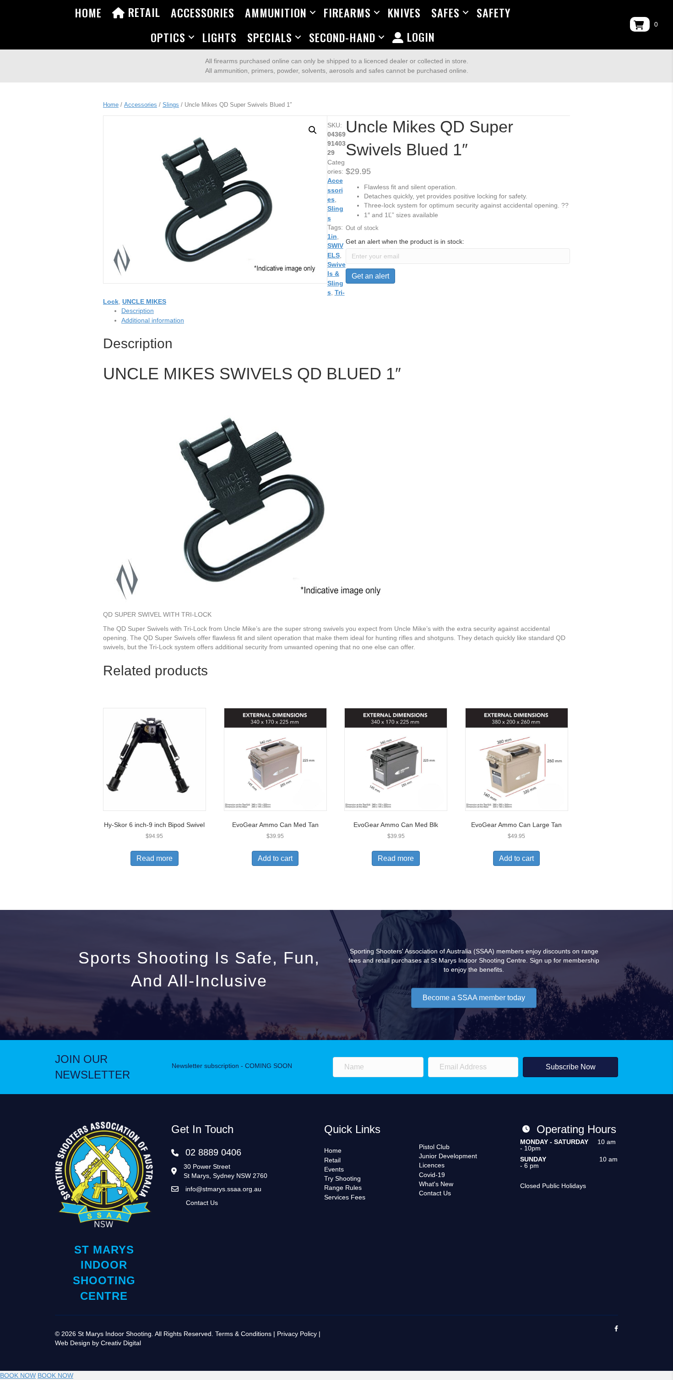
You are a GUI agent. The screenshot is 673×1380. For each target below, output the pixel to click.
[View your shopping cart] (640, 24)
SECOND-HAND (342, 37)
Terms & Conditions (243, 1333)
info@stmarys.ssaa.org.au (223, 1189)
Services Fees (344, 1197)
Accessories (202, 12)
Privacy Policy (297, 1333)
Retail (142, 12)
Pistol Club (434, 1146)
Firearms (347, 12)
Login (419, 36)
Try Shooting (342, 1178)
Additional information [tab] (152, 320)
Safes (445, 12)
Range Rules (343, 1187)
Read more (154, 858)
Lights (219, 37)
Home (88, 12)
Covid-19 (432, 1174)
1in (332, 236)
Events (334, 1169)
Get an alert (370, 276)
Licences (432, 1165)
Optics (168, 37)
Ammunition (276, 12)
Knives (404, 12)
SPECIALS (269, 37)
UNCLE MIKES (144, 301)
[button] (312, 130)
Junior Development (448, 1156)
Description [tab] (137, 310)
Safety (493, 12)
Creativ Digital (121, 1343)
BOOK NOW (18, 1375)
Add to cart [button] (275, 858)
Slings (171, 104)
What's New (436, 1184)
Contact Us (202, 1202)
